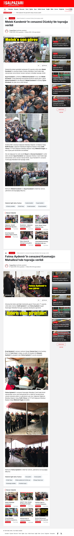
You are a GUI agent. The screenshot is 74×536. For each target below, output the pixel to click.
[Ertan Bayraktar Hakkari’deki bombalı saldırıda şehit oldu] (11, 238)
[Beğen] (38, 65)
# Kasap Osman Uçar (38, 480)
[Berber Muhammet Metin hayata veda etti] (41, 515)
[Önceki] (13, 12)
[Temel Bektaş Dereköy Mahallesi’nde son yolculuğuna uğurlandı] (41, 238)
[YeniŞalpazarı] (13, 3)
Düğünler (55, 41)
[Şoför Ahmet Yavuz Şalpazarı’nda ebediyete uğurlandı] (41, 222)
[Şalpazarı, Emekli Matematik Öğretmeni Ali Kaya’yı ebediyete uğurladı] (11, 222)
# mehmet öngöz (22, 483)
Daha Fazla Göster (61, 110)
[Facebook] (58, 533)
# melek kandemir (31, 206)
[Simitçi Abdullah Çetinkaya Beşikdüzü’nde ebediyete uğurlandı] (11, 499)
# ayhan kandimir (29, 203)
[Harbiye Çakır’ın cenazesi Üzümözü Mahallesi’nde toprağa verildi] (41, 499)
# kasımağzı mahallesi (11, 483)
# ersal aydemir (37, 476)
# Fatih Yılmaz (21, 206)
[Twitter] (61, 533)
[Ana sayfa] (5, 9)
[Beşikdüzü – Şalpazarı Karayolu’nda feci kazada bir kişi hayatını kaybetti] (26, 222)
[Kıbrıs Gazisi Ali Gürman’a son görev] (26, 238)
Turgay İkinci (12, 30)
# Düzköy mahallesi (10, 206)
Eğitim (54, 65)
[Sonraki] (15, 12)
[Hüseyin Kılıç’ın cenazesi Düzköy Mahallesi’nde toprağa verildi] (26, 515)
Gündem (55, 53)
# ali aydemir (28, 476)
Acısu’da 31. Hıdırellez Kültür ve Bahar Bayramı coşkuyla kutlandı (61, 91)
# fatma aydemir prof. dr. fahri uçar (22, 480)
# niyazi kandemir (42, 206)
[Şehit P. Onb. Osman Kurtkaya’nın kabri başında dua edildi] (26, 499)
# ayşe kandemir (40, 203)
